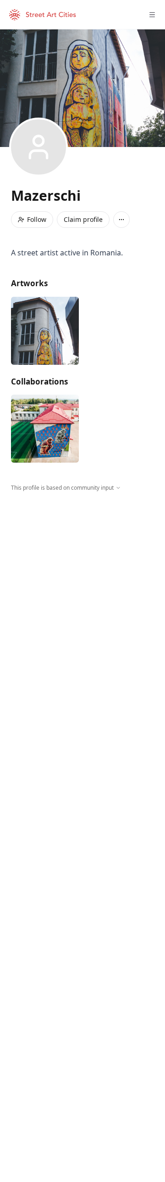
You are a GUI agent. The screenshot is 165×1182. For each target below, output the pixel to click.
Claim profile (83, 219)
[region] (82, 576)
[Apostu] (45, 331)
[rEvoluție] (45, 429)
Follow (36, 219)
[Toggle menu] (152, 15)
